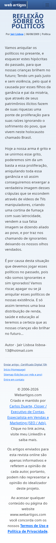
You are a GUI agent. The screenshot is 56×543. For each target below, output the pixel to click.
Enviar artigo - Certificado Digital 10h (25, 364)
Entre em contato (14, 379)
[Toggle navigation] (47, 5)
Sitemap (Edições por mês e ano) (23, 374)
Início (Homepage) (14, 369)
